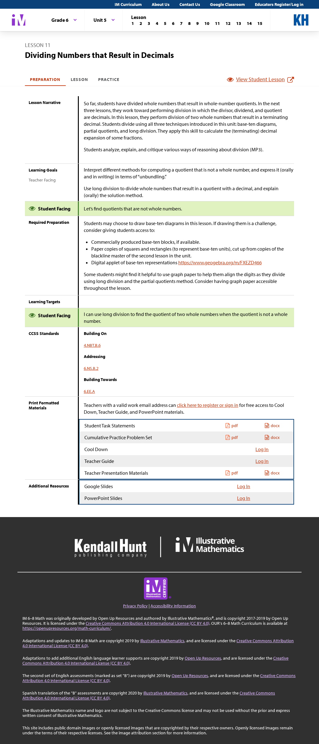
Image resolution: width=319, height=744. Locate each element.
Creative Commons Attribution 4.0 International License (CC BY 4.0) (147, 623)
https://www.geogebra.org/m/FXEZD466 (220, 262)
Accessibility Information (173, 606)
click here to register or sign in (207, 405)
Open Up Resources (203, 658)
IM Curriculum (128, 4)
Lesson (79, 79)
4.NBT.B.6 (92, 345)
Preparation (45, 79)
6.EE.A (89, 391)
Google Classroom (227, 4)
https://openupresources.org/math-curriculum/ (66, 628)
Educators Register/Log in (279, 4)
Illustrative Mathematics (162, 640)
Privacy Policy (135, 606)
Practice (108, 79)
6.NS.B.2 (91, 368)
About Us (160, 4)
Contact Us (189, 4)
